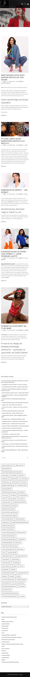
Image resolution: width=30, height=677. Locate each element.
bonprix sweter (5, 475)
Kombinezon (11, 201)
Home (26, 145)
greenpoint (21, 492)
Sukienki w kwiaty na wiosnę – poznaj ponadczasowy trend (15, 402)
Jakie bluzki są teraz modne (8, 509)
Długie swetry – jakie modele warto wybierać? (12, 404)
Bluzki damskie (5, 626)
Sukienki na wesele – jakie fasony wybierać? (12, 428)
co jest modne (24, 478)
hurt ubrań (14, 505)
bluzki (7, 277)
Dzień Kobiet (4, 334)
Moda (26, 194)
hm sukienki (13, 495)
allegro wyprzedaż (19, 465)
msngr (3, 552)
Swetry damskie (5, 657)
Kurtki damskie (5, 653)
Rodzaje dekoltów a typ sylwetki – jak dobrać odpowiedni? (15, 386)
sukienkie (13, 569)
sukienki (21, 566)
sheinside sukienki (6, 562)
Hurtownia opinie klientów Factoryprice (10, 662)
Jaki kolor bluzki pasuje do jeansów (10, 512)
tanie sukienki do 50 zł (7, 583)
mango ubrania (5, 522)
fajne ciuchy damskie (7, 488)
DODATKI (27, 330)
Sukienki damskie (6, 623)
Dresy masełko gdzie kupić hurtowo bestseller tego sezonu (13, 77)
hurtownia (21, 498)
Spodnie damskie (6, 655)
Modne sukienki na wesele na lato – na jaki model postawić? (15, 392)
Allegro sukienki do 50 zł (7, 465)
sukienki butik (5, 569)
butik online (21, 475)
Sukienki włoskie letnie (23, 572)
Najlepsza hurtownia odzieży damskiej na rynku (12, 644)
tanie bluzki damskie (21, 579)
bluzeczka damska (6, 468)
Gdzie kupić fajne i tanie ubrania (9, 492)
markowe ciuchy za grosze (8, 525)
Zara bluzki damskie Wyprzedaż (9, 596)
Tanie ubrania (21, 586)
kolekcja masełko (6, 83)
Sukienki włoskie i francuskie (8, 572)
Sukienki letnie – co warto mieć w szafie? (11, 434)
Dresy (2, 87)
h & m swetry (5, 495)
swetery (18, 576)
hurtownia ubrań (6, 505)
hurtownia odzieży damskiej (19, 502)
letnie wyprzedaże (20, 519)
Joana (4, 81)
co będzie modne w (14, 478)
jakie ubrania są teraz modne (8, 639)
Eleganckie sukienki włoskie (8, 485)
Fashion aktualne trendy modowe (9, 617)
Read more (3, 115)
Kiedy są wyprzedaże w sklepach (9, 515)
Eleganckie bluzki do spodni (8, 264)
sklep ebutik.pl (16, 562)
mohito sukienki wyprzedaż (8, 549)
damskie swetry (5, 482)
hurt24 (3, 498)
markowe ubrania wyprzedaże (9, 539)
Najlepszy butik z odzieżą (7, 621)
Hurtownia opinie (5, 641)
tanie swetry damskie (19, 583)
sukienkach (14, 566)
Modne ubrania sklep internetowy (9, 546)
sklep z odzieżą (5, 566)
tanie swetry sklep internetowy (9, 586)
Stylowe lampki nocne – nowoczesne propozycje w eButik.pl (13, 141)
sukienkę (12, 576)
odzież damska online (7, 556)
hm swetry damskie (23, 495)
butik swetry (5, 478)
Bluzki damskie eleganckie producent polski (11, 472)
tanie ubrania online (6, 589)
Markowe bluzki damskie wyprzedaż (20, 522)
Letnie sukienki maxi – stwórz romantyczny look (12, 413)
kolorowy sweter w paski (7, 519)
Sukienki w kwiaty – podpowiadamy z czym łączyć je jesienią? (15, 426)
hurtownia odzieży (6, 502)
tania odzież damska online (8, 579)
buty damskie (5, 630)
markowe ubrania (21, 532)
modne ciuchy (18, 542)
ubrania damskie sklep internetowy (10, 593)
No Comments (20, 81)
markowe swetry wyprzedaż (8, 532)
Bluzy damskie (5, 628)
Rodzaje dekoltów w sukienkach (9, 635)
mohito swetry (20, 549)
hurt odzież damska (12, 498)
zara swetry (21, 596)
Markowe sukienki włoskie (8, 529)
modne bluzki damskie (7, 542)
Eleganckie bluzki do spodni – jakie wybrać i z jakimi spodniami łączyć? (14, 254)
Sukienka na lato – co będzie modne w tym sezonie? (13, 423)
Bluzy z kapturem (6, 648)
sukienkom (4, 576)
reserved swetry (15, 559)
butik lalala (14, 475)
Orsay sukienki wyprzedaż (20, 556)
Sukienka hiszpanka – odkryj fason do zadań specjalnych (15, 421)
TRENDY (3, 659)
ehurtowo (24, 482)
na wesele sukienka (12, 552)
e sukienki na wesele (21, 485)
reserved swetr (5, 559)
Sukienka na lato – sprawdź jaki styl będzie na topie (13, 419)
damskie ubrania (15, 482)
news (3, 632)
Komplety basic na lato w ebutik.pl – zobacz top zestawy (14, 384)
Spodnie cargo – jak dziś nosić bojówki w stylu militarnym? (14, 444)
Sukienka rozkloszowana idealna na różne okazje (13, 410)
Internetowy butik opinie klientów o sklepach (12, 637)
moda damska (21, 539)
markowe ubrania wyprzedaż (8, 535)
